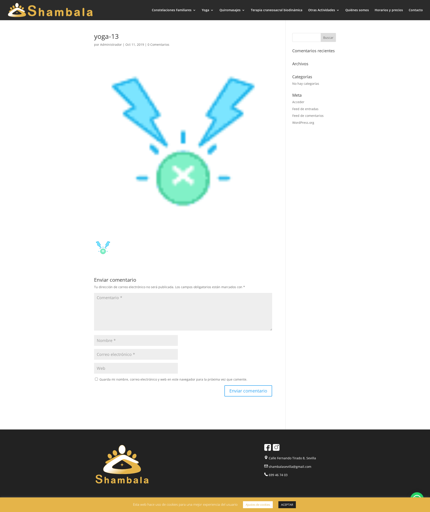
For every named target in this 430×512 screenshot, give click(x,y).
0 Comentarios (158, 44)
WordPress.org (303, 122)
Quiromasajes (230, 10)
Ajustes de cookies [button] (258, 505)
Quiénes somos (357, 10)
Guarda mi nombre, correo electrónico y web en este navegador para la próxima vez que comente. (173, 379)
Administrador (111, 44)
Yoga (205, 10)
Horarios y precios (389, 10)
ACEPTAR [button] (287, 505)
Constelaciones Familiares (171, 10)
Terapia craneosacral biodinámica (276, 10)
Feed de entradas (305, 109)
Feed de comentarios (308, 115)
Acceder (298, 102)
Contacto (416, 10)
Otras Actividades (321, 10)
